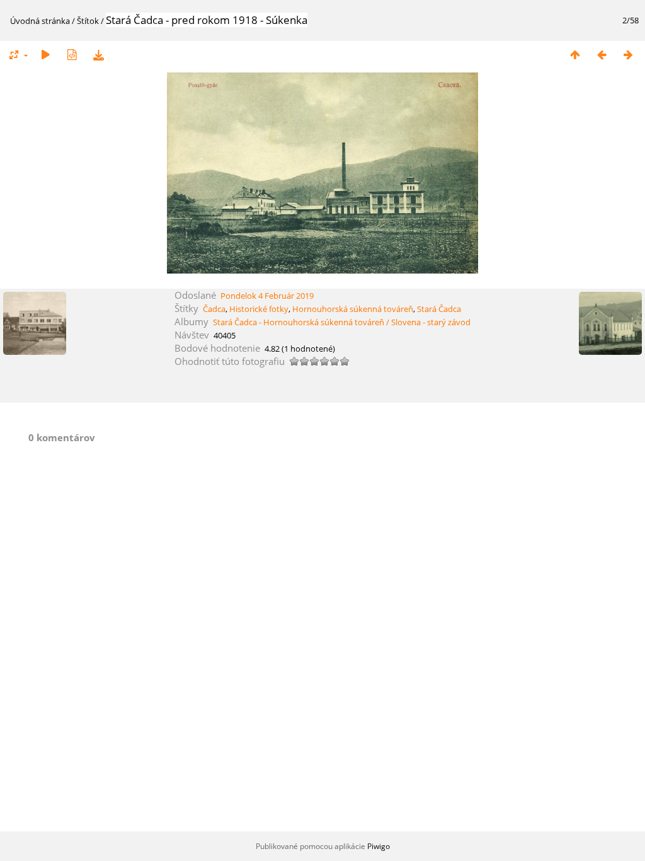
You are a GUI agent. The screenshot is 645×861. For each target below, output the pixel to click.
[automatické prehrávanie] (45, 54)
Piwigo (378, 846)
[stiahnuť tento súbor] (98, 54)
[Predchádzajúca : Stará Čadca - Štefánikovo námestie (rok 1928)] (601, 54)
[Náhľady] (575, 54)
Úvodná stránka (40, 20)
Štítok (88, 20)
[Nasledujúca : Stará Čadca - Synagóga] (628, 54)
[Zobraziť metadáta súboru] (72, 54)
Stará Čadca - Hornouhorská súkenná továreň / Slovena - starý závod (342, 322)
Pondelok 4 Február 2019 (267, 295)
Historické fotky (258, 309)
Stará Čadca (439, 309)
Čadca (214, 309)
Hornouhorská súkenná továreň (352, 309)
